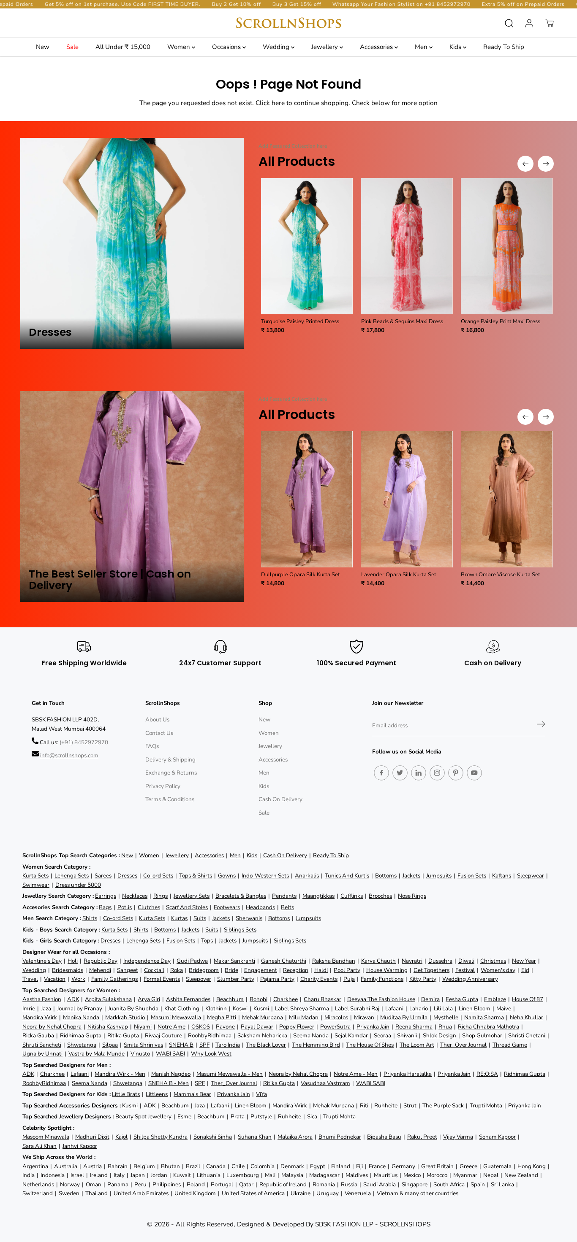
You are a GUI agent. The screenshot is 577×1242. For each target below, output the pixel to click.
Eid (525, 970)
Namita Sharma (484, 1017)
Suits (199, 918)
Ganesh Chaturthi (283, 961)
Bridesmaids (67, 970)
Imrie (28, 1008)
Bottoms (386, 876)
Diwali (466, 961)
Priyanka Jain (373, 1027)
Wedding (277, 47)
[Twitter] (400, 773)
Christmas (493, 961)
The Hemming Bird (316, 1045)
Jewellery (325, 47)
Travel (30, 979)
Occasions (227, 47)
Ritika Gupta (123, 1035)
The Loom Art (417, 1045)
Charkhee (285, 999)
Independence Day (147, 961)
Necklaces (134, 896)
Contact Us (159, 733)
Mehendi (100, 970)
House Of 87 (527, 999)
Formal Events (162, 979)
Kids (456, 47)
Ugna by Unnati (42, 1054)
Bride (231, 970)
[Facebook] (381, 773)
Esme (184, 1116)
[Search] (509, 23)
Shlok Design (439, 1035)
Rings (160, 896)
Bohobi (258, 999)
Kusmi (261, 1008)
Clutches (149, 907)
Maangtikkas (318, 896)
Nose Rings (412, 896)
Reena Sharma (414, 1027)
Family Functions (382, 979)
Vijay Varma (458, 1137)
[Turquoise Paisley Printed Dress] (307, 246)
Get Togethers (431, 970)
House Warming (387, 970)
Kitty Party (422, 979)
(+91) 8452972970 (84, 742)
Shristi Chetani (526, 1035)
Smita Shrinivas (143, 1045)
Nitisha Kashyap (107, 1027)
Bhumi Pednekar (339, 1137)
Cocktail (154, 970)
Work (78, 979)
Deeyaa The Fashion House (381, 999)
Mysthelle (445, 1017)
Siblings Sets (240, 930)
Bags (105, 907)
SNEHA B (181, 1045)
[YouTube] (474, 773)
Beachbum (230, 999)
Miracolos (336, 1017)
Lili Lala (443, 1008)
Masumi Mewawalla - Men (229, 1074)
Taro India (227, 1045)
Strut (409, 1106)
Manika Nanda (81, 1017)
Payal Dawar (257, 1027)
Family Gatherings (114, 979)
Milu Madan (303, 1017)
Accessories (377, 47)
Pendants (284, 896)
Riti (364, 1106)
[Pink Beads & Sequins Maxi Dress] (407, 246)
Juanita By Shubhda (133, 1008)
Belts (287, 907)
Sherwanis (249, 918)
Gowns (227, 876)
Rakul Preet (422, 1137)
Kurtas (179, 918)
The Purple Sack (443, 1106)
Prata (238, 1116)
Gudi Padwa (192, 961)
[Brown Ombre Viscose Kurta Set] (507, 499)
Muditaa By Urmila (403, 1017)
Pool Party (347, 970)
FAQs (152, 746)
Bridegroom (204, 970)
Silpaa (110, 1045)
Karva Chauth (378, 961)
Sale (72, 47)
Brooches (380, 896)
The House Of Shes (370, 1045)
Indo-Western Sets (265, 876)
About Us (157, 720)
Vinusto (140, 1054)
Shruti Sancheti (41, 1045)
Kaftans (501, 876)
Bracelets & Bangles (240, 896)
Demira (430, 999)
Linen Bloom (474, 1008)
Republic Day (100, 961)
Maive (503, 1008)
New (42, 47)
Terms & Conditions (169, 799)
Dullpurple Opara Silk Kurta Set (300, 575)
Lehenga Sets (71, 876)
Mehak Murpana (262, 1017)
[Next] (546, 164)
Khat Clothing (181, 1008)
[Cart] (549, 23)
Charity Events (318, 979)
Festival (465, 970)
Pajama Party (277, 979)
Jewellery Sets (192, 896)
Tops (207, 941)
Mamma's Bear (192, 1094)
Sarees (103, 876)
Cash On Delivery (280, 799)
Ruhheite (385, 1106)
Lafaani (394, 1008)
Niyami (143, 1027)
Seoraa (382, 1035)
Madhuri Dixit (92, 1137)
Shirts (89, 918)
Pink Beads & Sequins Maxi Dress (402, 321)
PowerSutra (335, 1027)
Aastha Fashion (41, 999)
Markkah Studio (125, 1017)
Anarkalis (307, 876)
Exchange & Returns (171, 773)
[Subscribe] (541, 725)
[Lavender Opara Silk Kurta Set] (407, 499)
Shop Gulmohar (482, 1035)
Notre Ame (171, 1027)
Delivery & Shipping (170, 760)
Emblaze (495, 999)
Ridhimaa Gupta (80, 1035)
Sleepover (198, 979)
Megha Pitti (221, 1017)
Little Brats (126, 1094)
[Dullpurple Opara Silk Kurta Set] (307, 499)
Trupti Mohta (486, 1106)
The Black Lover (266, 1045)
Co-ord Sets (158, 876)
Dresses (127, 876)
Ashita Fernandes (188, 999)
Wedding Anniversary (470, 979)
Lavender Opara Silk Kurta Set (398, 575)
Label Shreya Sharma (302, 1008)
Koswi (240, 1008)
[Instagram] (437, 773)
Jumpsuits (439, 876)
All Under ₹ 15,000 (122, 47)
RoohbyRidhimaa (209, 1035)
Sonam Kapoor (497, 1137)
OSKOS (200, 1027)
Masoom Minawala (45, 1137)
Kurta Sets (35, 876)
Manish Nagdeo (171, 1074)
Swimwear (35, 885)
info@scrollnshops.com (69, 755)
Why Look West (211, 1054)
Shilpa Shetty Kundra (160, 1137)
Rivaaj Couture (163, 1035)
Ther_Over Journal (463, 1045)
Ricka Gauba (38, 1035)
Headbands (260, 907)
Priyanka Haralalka (408, 1074)
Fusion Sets (471, 876)
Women (179, 47)
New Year (524, 961)
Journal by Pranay (79, 1008)
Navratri (412, 961)
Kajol (121, 1137)
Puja (349, 979)
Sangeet (127, 970)
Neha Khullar (526, 1017)
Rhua (445, 1027)
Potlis (124, 907)
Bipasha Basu (384, 1137)
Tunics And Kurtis (347, 876)
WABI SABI (170, 1054)
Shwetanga (81, 1045)
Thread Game (510, 1045)
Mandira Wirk (39, 1017)
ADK (73, 999)
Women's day (498, 970)
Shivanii (407, 1035)
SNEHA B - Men (168, 1083)
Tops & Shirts (195, 876)
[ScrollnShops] (288, 23)
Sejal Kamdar (351, 1035)
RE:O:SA (487, 1074)
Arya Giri (149, 999)
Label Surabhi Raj (357, 1008)
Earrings (105, 896)
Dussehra (440, 961)
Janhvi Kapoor (80, 1146)
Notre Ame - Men (356, 1074)
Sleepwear (530, 876)
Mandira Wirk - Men (120, 1074)
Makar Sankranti (234, 961)
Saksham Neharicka (262, 1035)
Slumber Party (235, 979)
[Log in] (529, 23)
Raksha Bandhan (333, 961)
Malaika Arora (295, 1137)
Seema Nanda (311, 1035)
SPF (204, 1045)
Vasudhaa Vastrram (325, 1083)
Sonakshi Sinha (212, 1137)
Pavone (225, 1027)
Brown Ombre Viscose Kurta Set (500, 575)
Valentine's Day (42, 961)
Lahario (418, 1008)
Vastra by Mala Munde (96, 1054)
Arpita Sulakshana (108, 999)
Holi (73, 961)
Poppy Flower (296, 1027)
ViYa (261, 1094)
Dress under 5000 (78, 885)
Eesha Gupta (462, 999)
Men (422, 47)
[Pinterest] (455, 773)
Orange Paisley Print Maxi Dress (500, 321)
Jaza (46, 1008)
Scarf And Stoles (187, 907)
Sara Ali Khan (39, 1146)
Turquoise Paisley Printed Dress (300, 321)
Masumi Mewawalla (176, 1017)
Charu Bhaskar (322, 999)
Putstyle (261, 1116)
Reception (295, 970)
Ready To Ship (503, 47)
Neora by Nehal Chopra (52, 1027)
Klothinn (216, 1008)
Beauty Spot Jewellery (143, 1116)
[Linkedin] (418, 773)
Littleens (157, 1094)
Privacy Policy (162, 786)
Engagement (260, 970)
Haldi (321, 970)
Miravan (364, 1017)
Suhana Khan (255, 1137)
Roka (176, 970)
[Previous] (525, 164)
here (278, 102)
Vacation (54, 979)
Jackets (411, 876)
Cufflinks (351, 896)
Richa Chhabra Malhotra (488, 1027)
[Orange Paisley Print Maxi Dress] (507, 246)
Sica (312, 1116)
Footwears (227, 907)
